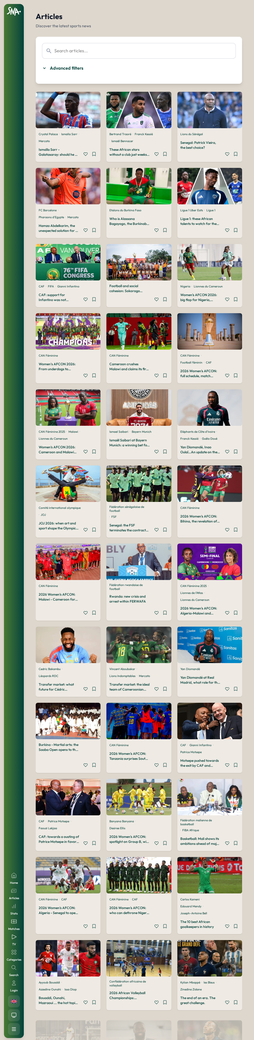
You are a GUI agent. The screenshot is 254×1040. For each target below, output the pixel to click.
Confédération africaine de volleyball (127, 983)
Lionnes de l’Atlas (191, 593)
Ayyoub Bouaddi (49, 982)
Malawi (73, 431)
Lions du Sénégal (191, 134)
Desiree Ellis (117, 828)
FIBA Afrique (190, 830)
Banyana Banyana (121, 821)
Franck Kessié (144, 134)
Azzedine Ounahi (50, 989)
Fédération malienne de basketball (196, 822)
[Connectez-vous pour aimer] (85, 155)
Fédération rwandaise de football (126, 587)
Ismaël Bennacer (122, 141)
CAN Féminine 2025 (52, 431)
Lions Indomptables (122, 676)
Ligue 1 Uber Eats (191, 210)
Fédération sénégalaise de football (126, 509)
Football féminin (191, 362)
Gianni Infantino (68, 286)
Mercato (44, 141)
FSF (114, 517)
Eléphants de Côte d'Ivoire (197, 431)
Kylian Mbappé (190, 982)
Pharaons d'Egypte (51, 217)
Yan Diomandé (190, 669)
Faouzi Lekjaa (48, 828)
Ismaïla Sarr (69, 134)
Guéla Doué (209, 438)
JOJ (43, 515)
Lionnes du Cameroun (208, 286)
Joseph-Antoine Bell (193, 913)
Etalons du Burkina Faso (125, 210)
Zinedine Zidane (191, 989)
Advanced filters (66, 68)
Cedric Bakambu (50, 669)
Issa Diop (70, 989)
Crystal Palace (48, 134)
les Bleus (209, 982)
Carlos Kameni (190, 899)
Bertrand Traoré (120, 134)
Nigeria (185, 286)
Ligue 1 (210, 210)
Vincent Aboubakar (122, 669)
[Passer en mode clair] (14, 1015)
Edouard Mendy (190, 906)
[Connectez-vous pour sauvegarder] (94, 155)
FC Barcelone (48, 210)
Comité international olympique (60, 508)
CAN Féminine (48, 355)
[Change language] (14, 1001)
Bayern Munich (142, 431)
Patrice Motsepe (191, 752)
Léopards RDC (48, 676)
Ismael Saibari (118, 431)
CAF (41, 286)
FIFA (51, 286)
